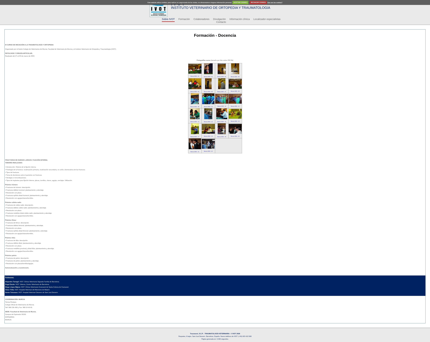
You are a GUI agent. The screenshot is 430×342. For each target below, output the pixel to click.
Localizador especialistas (267, 19)
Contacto (221, 22)
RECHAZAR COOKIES (258, 2)
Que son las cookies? (274, 2)
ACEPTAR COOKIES (240, 2)
